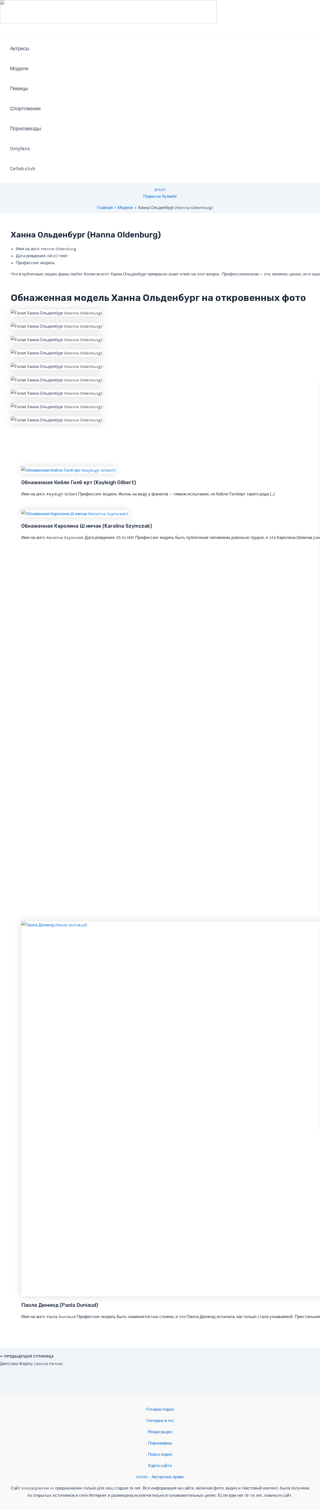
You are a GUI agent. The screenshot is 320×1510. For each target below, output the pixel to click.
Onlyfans (20, 148)
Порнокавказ (160, 1443)
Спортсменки (25, 108)
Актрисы (19, 48)
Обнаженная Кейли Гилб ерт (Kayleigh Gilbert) (78, 482)
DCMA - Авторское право (160, 1476)
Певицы (19, 88)
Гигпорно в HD (160, 1420)
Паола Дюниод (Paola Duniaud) (59, 1305)
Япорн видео (160, 1431)
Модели (19, 68)
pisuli (160, 189)
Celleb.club (22, 168)
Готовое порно (160, 1409)
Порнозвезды (25, 128)
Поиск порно (160, 1454)
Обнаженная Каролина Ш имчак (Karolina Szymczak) (86, 526)
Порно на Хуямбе (160, 196)
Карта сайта (160, 1465)
